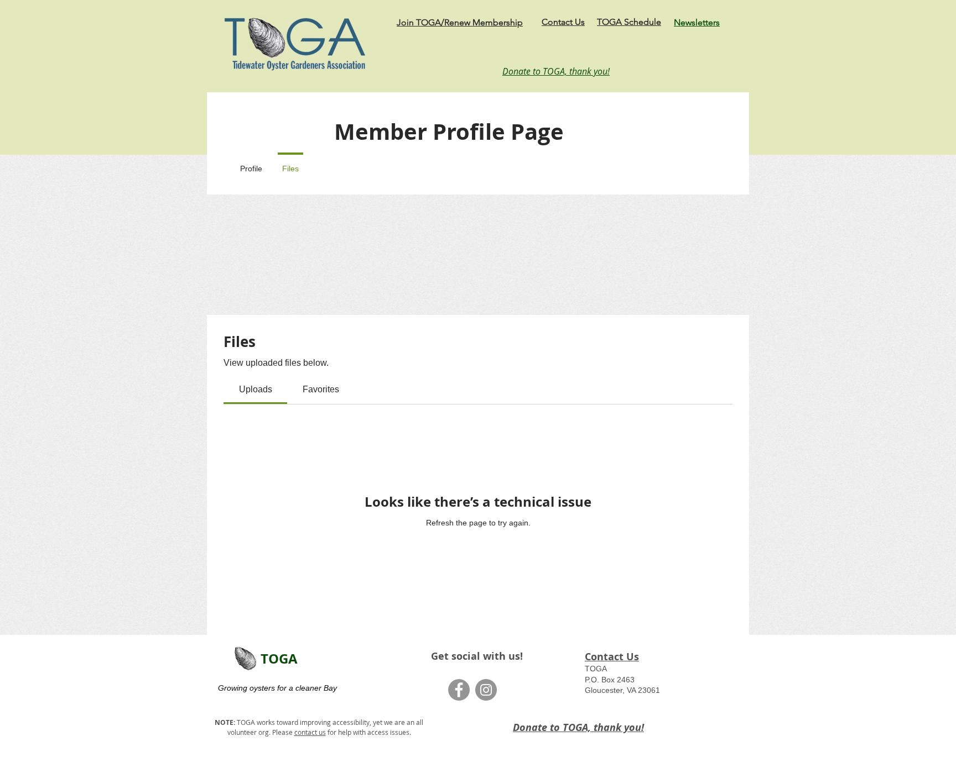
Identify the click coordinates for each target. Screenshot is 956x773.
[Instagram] (486, 690)
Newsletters (697, 22)
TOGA (279, 658)
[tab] (255, 389)
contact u (308, 732)
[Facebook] (459, 690)
